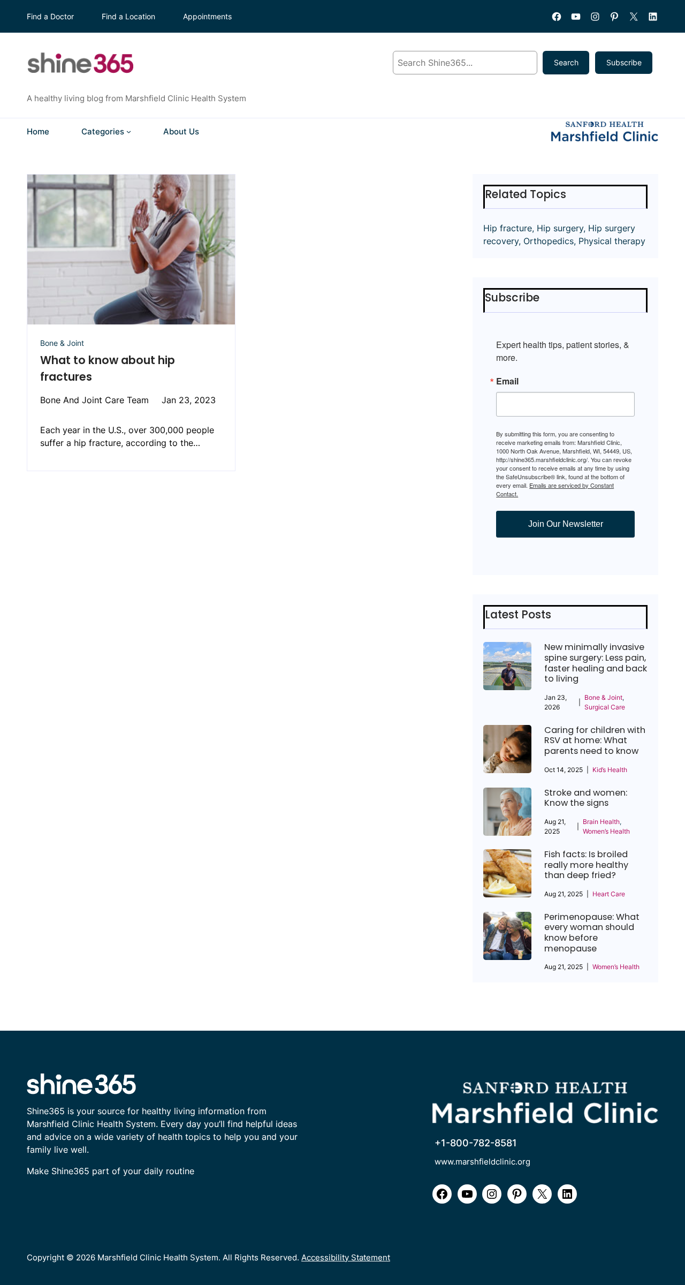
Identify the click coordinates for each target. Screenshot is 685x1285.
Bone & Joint (62, 342)
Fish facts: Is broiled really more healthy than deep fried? (586, 865)
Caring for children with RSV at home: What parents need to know (594, 741)
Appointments (207, 16)
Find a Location (128, 16)
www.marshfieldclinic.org (482, 1161)
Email (507, 381)
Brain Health (601, 822)
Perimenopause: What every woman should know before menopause (592, 933)
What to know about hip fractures (107, 368)
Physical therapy (612, 241)
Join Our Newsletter (565, 523)
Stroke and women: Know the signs (585, 798)
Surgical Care (604, 707)
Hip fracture (507, 228)
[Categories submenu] (128, 131)
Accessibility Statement (345, 1257)
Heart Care (608, 894)
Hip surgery (560, 228)
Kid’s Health (609, 770)
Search (566, 62)
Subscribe (624, 62)
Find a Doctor (50, 16)
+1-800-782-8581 (476, 1142)
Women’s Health (606, 831)
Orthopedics (548, 241)
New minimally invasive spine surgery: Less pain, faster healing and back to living (595, 663)
